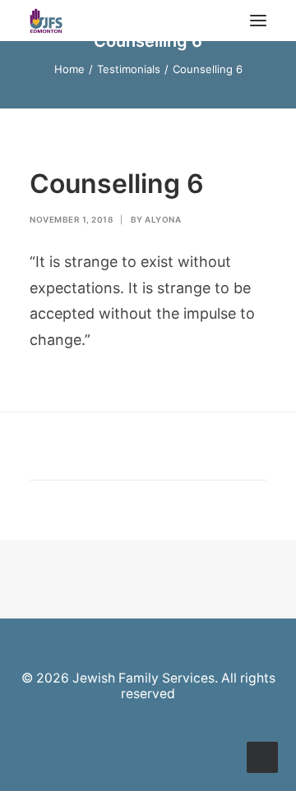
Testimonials (128, 69)
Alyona (163, 219)
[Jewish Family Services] (46, 20)
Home (69, 69)
